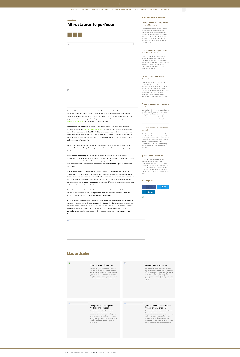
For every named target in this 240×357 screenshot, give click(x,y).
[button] (184, 10)
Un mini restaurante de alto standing (153, 77)
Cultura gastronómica (121, 10)
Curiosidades (140, 10)
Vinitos (85, 10)
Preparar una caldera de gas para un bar (155, 105)
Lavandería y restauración (156, 265)
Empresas (165, 10)
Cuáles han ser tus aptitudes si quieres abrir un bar (154, 51)
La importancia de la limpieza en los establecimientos (155, 24)
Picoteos (74, 10)
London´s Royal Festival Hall (93, 129)
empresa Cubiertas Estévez (75, 121)
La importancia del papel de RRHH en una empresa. (101, 306)
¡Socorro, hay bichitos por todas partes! (155, 129)
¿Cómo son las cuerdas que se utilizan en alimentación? (158, 306)
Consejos (153, 10)
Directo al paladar (100, 10)
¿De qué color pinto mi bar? (153, 155)
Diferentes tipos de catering (101, 265)
